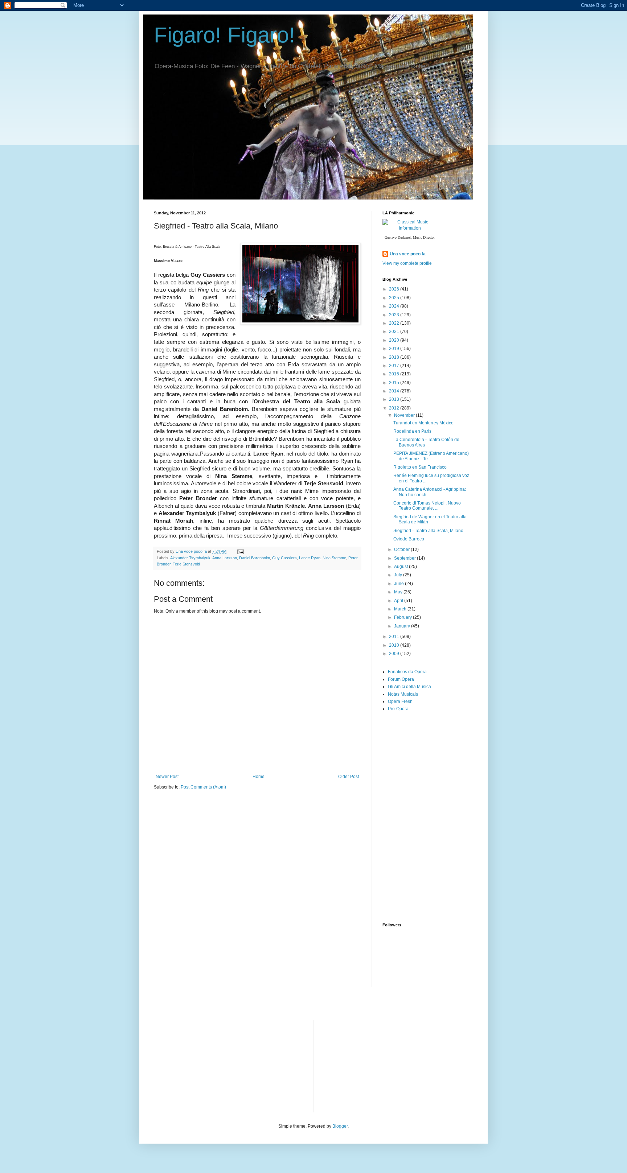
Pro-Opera (398, 708)
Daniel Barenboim (254, 558)
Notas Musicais (403, 694)
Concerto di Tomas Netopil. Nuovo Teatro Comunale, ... (427, 506)
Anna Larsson (224, 558)
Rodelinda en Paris (412, 431)
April (399, 600)
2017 (394, 365)
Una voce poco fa (408, 253)
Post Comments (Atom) (203, 787)
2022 (394, 323)
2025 (394, 297)
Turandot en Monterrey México (423, 422)
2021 (394, 331)
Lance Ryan (309, 558)
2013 (394, 399)
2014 (394, 391)
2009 (394, 653)
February (403, 617)
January (402, 626)
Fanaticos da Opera (407, 671)
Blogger (340, 1126)
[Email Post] (240, 551)
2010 (394, 645)
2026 (394, 289)
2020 (394, 340)
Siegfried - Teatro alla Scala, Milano (428, 530)
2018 (394, 357)
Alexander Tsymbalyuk (190, 558)
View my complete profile (407, 263)
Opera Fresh (400, 701)
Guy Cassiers (284, 558)
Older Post (348, 776)
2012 (394, 408)
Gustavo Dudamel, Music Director (410, 237)
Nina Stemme (334, 558)
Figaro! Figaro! (224, 35)
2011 (394, 636)
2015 (394, 382)
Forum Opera (401, 679)
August (401, 566)
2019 (394, 348)
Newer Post (167, 776)
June (399, 583)
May (398, 591)
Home (259, 776)
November (405, 415)
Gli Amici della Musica (409, 686)
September (405, 558)
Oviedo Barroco (408, 539)
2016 (394, 373)
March (400, 609)
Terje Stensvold (186, 564)
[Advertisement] (436, 779)
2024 (394, 306)
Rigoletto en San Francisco (420, 467)
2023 (394, 314)
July (398, 574)
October (402, 549)
